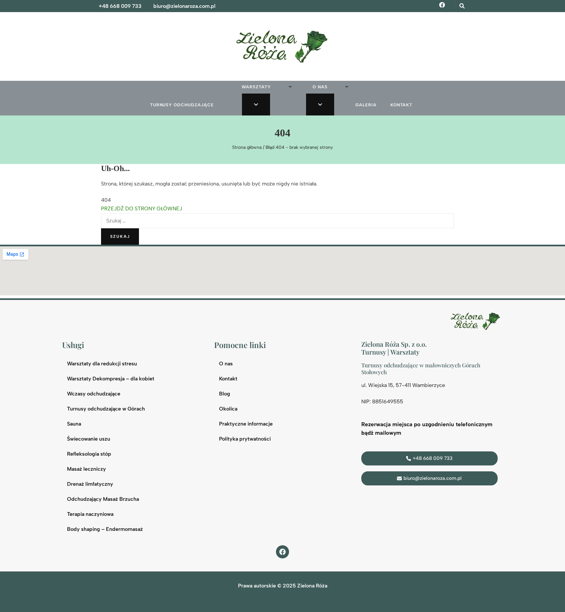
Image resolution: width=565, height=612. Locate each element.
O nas (320, 86)
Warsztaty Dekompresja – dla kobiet (110, 379)
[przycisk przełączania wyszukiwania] (462, 6)
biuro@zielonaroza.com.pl (184, 6)
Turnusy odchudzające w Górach (106, 409)
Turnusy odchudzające (182, 104)
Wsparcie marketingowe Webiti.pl (101, 597)
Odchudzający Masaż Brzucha (103, 499)
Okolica (228, 409)
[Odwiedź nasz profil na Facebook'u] (282, 551)
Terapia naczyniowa (90, 514)
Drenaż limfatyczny (90, 484)
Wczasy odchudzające (93, 394)
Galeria (366, 104)
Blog (224, 394)
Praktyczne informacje (246, 424)
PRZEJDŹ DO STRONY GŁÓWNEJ (141, 208)
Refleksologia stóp (89, 454)
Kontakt (401, 104)
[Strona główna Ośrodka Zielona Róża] (477, 320)
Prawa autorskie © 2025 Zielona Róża (282, 586)
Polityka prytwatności (245, 439)
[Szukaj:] (277, 221)
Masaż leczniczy (86, 469)
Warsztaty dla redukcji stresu (102, 363)
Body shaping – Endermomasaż (105, 529)
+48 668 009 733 (120, 6)
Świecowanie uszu (88, 439)
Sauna (74, 424)
